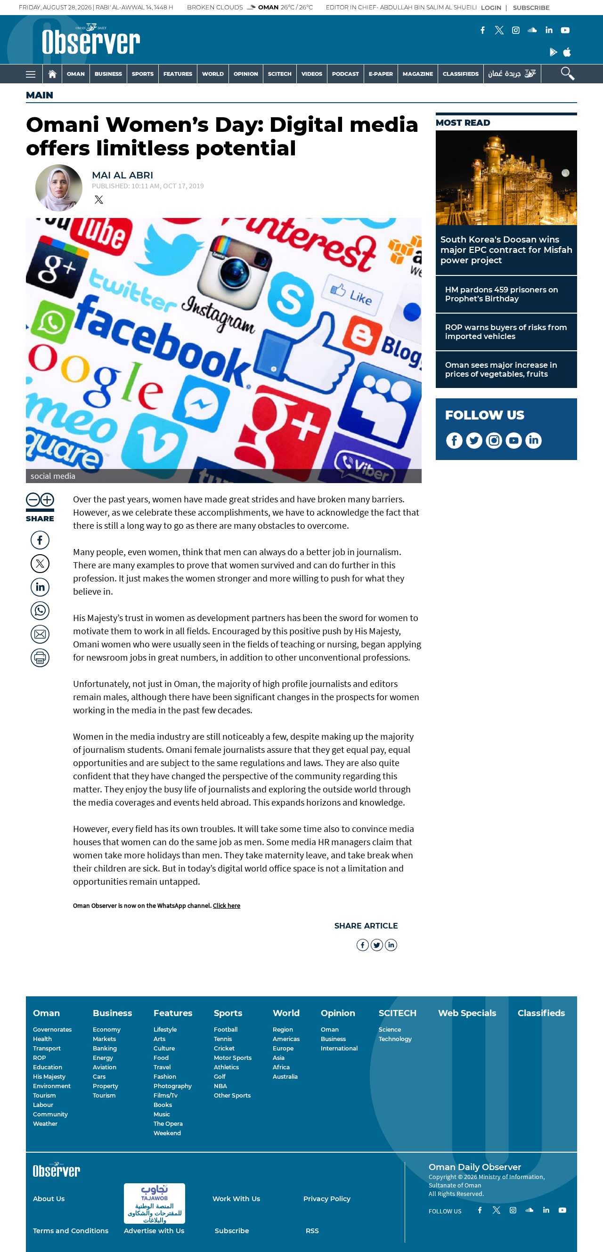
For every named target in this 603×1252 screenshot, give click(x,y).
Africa (281, 1067)
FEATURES (177, 74)
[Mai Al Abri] (58, 188)
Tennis (223, 1038)
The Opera (168, 1123)
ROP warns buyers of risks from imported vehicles (506, 332)
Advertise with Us (154, 1231)
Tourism (44, 1095)
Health (42, 1038)
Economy (107, 1029)
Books (163, 1104)
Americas (286, 1038)
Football (225, 1029)
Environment (52, 1086)
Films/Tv (166, 1095)
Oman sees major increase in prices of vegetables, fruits (501, 370)
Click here (226, 905)
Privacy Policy (326, 1199)
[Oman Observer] (79, 39)
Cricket (224, 1048)
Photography (173, 1086)
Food (161, 1057)
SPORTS (143, 74)
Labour (43, 1104)
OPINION (246, 74)
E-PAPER (381, 74)
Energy (103, 1057)
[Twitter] (499, 31)
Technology (395, 1038)
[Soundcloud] (532, 31)
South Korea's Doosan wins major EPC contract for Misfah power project (506, 250)
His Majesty (49, 1076)
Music (162, 1114)
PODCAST (345, 74)
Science (390, 1029)
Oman (330, 1029)
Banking (105, 1048)
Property (105, 1086)
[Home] (52, 74)
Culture (164, 1048)
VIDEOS (312, 74)
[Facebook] (482, 31)
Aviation (104, 1067)
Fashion (165, 1076)
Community (50, 1114)
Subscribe (232, 1231)
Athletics (226, 1067)
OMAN (76, 74)
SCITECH (280, 74)
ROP (39, 1057)
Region (283, 1029)
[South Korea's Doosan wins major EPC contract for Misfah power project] (506, 177)
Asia (279, 1057)
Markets (104, 1038)
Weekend (167, 1133)
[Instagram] (515, 31)
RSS (312, 1231)
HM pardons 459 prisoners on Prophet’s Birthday (501, 294)
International (339, 1048)
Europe (283, 1048)
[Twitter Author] (99, 201)
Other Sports (232, 1095)
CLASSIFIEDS (461, 74)
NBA (220, 1086)
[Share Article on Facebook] (40, 537)
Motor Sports (233, 1057)
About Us (49, 1199)
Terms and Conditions (70, 1231)
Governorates (52, 1029)
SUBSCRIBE (531, 7)
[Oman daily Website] (512, 74)
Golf (219, 1076)
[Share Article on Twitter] (40, 563)
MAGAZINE (418, 74)
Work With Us (236, 1199)
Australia (285, 1076)
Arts (159, 1038)
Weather (45, 1123)
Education (47, 1067)
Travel (162, 1067)
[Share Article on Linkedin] (40, 585)
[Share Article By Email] (40, 632)
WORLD (213, 74)
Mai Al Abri (122, 175)
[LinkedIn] (548, 31)
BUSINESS (108, 74)
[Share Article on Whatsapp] (40, 608)
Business (333, 1038)
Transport (47, 1048)
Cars (99, 1076)
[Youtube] (565, 31)
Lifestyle (165, 1029)
